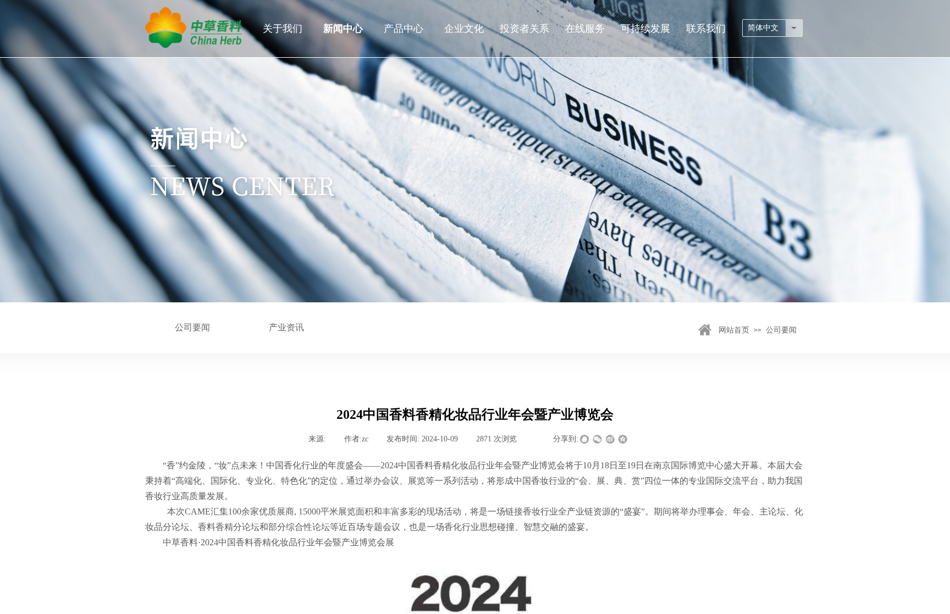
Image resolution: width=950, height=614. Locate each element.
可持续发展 (645, 28)
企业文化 (464, 28)
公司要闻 (781, 330)
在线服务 (585, 28)
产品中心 (403, 28)
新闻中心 (343, 28)
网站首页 (734, 330)
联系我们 (706, 28)
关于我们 (282, 28)
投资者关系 (524, 28)
